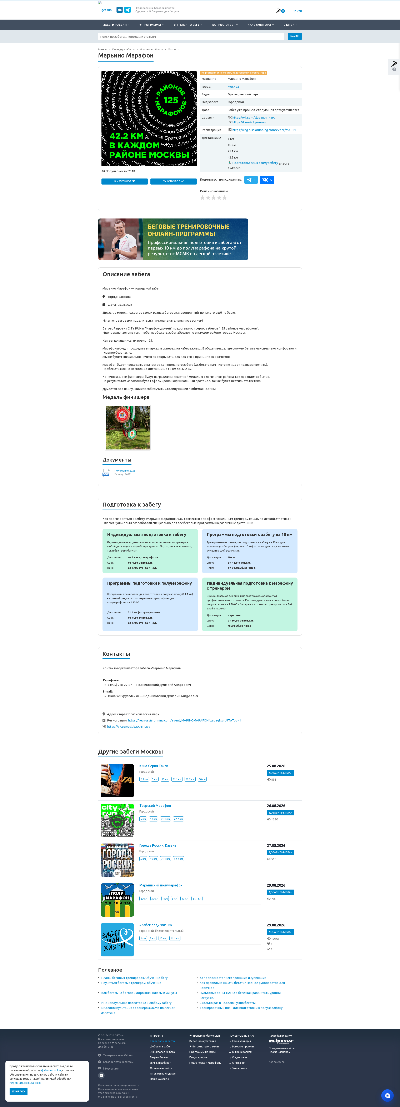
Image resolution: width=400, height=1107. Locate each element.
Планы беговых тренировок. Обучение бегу (134, 978)
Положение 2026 (125, 470)
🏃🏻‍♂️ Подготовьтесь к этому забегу (253, 163)
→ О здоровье (238, 1057)
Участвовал (172, 181)
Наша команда (159, 1078)
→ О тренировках (240, 1051)
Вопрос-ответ (224, 24)
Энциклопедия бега (162, 1051)
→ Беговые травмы (241, 1046)
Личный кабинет (160, 1062)
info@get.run (111, 1068)
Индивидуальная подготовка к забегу (150, 551)
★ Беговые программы (204, 1046)
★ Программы (150, 24)
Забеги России (115, 24)
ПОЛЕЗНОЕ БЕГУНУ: (241, 1035)
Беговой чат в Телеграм (118, 1061)
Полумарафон (198, 1057)
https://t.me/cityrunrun (249, 122)
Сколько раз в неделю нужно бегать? (228, 1003)
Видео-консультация (202, 1041)
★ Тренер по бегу (187, 24)
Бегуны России (159, 1057)
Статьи (290, 24)
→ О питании (237, 1062)
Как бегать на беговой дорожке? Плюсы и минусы (139, 993)
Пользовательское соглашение (118, 1089)
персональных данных (25, 1083)
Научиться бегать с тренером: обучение (131, 983)
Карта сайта (277, 1061)
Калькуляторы (260, 24)
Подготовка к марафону (205, 1062)
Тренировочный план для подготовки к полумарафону (241, 1008)
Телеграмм (101, 1075)
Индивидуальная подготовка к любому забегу (136, 1003)
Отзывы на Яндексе (163, 1073)
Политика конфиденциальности (118, 1085)
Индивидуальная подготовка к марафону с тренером (250, 604)
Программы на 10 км (202, 1051)
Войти (297, 11)
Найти (294, 36)
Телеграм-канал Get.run (118, 1055)
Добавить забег (160, 1046)
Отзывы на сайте (161, 1068)
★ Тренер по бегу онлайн (205, 1035)
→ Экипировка (238, 1068)
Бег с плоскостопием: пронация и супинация (233, 978)
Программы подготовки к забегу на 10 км (250, 551)
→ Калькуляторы (240, 1041)
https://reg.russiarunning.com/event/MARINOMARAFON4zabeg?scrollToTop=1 (266, 130)
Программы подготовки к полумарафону (150, 604)
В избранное (123, 181)
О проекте (157, 1035)
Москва (233, 86)
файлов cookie (51, 1070)
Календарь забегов (162, 1041)
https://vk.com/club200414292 (253, 117)
